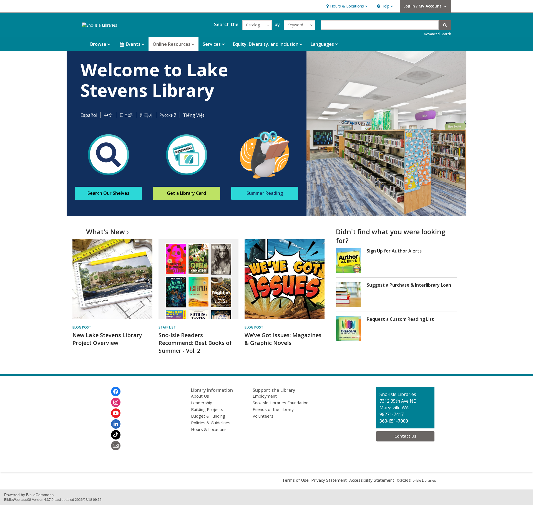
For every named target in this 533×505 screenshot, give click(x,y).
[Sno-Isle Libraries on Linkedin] (115, 424)
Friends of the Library (273, 409)
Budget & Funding (208, 416)
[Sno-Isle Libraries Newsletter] (115, 445)
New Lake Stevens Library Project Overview (107, 339)
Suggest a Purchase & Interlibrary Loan (409, 285)
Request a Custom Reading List (400, 319)
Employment (265, 396)
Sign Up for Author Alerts (394, 251)
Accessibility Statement (371, 480)
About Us (200, 396)
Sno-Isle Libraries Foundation (280, 402)
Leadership (201, 402)
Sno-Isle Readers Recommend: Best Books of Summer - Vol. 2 (195, 342)
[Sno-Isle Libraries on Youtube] (115, 413)
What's (105, 231)
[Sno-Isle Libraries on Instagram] (115, 402)
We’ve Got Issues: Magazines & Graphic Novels (283, 339)
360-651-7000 (393, 421)
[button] (346, 6)
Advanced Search (437, 34)
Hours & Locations (209, 429)
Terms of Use (295, 480)
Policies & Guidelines (210, 422)
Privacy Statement (329, 480)
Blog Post (81, 327)
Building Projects (207, 409)
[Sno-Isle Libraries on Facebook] (115, 391)
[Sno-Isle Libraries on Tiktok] (115, 435)
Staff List (167, 327)
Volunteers (263, 416)
